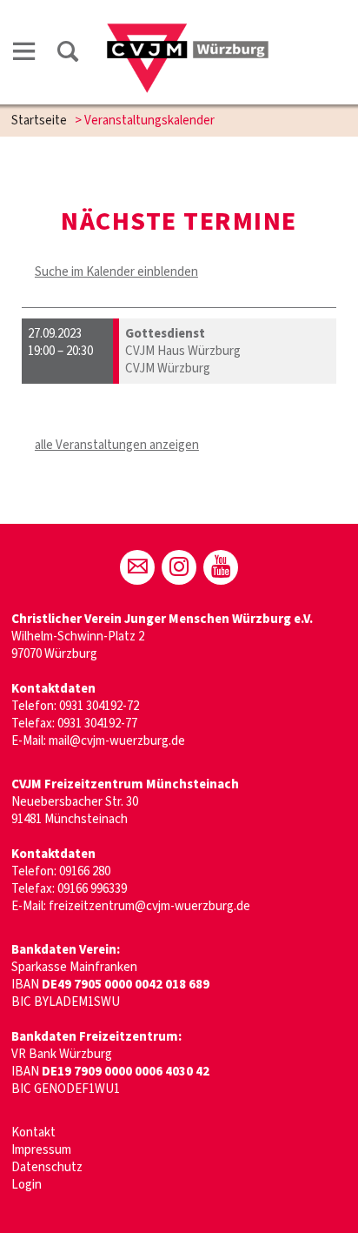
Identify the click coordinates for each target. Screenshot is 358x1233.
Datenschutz (47, 1167)
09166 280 (84, 871)
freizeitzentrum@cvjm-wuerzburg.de (149, 906)
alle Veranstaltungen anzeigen (117, 445)
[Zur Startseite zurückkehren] (187, 32)
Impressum (41, 1150)
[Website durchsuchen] (68, 54)
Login (26, 1185)
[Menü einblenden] (24, 54)
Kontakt (33, 1132)
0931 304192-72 (99, 706)
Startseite (39, 120)
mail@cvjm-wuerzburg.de (117, 741)
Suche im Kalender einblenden (116, 272)
